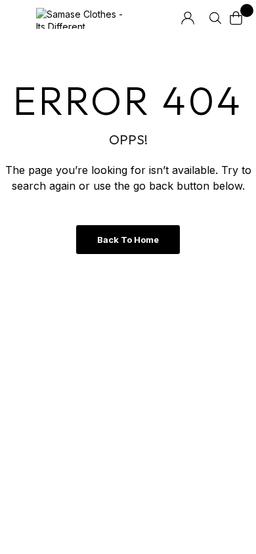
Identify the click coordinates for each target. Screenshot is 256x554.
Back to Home (128, 239)
